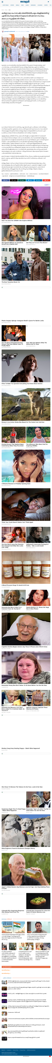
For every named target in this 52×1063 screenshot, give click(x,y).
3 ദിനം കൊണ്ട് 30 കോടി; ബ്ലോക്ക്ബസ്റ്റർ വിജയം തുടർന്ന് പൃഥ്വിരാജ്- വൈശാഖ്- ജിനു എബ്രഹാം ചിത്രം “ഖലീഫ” (29, 988)
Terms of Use (15, 1050)
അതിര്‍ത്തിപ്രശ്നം (30, 176)
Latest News (6, 5)
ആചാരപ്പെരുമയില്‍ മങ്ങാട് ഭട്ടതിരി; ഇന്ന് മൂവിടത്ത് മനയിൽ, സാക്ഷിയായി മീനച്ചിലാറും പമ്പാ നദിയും (26, 1031)
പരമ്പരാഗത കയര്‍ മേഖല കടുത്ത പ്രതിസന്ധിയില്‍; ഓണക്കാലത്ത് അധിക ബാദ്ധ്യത (28, 1018)
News (6, 10)
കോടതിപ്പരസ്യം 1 (6, 970)
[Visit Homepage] (24, 1)
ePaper (12, 5)
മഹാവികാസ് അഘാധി (43, 173)
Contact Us (9, 1050)
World (27, 5)
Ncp (27, 173)
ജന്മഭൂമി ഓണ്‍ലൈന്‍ (9, 31)
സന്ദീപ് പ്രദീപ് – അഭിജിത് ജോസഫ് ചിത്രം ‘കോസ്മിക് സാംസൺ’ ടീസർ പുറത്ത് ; (27, 993)
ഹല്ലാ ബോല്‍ (5, 176)
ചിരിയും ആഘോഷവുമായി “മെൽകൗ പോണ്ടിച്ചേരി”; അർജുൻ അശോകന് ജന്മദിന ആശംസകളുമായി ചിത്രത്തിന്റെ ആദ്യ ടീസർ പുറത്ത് (28, 1006)
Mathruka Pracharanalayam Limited (8, 1052)
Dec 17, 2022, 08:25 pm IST (21, 31)
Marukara (33, 5)
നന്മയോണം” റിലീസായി (14, 1012)
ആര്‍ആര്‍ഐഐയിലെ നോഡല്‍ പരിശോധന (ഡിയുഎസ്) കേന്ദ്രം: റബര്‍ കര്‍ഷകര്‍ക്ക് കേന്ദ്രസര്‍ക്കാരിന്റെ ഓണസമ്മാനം (26, 1025)
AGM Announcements (31, 1050)
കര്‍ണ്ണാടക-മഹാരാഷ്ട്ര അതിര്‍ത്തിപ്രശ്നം (17, 176)
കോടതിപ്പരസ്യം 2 (6, 973)
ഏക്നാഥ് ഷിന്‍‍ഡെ (14, 173)
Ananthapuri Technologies (12, 1054)
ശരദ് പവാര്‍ (22, 173)
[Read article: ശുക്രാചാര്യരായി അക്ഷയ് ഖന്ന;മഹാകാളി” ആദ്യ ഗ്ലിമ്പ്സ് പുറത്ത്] (4, 1039)
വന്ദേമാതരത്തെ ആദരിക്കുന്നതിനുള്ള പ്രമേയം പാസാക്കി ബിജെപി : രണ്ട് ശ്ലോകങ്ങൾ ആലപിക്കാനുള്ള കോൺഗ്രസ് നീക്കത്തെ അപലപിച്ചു (13, 937)
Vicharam (40, 5)
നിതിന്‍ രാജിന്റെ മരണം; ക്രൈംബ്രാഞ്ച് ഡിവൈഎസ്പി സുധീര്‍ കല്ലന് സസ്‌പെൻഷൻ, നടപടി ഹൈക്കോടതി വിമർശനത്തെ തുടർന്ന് (29, 981)
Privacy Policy (22, 1050)
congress (7, 173)
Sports (46, 5)
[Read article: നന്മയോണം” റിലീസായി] (4, 1014)
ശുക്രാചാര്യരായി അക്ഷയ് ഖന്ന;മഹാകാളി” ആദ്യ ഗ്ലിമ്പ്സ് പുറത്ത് (24, 1037)
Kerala (17, 5)
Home (3, 10)
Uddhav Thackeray (33, 173)
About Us (3, 1050)
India (22, 5)
